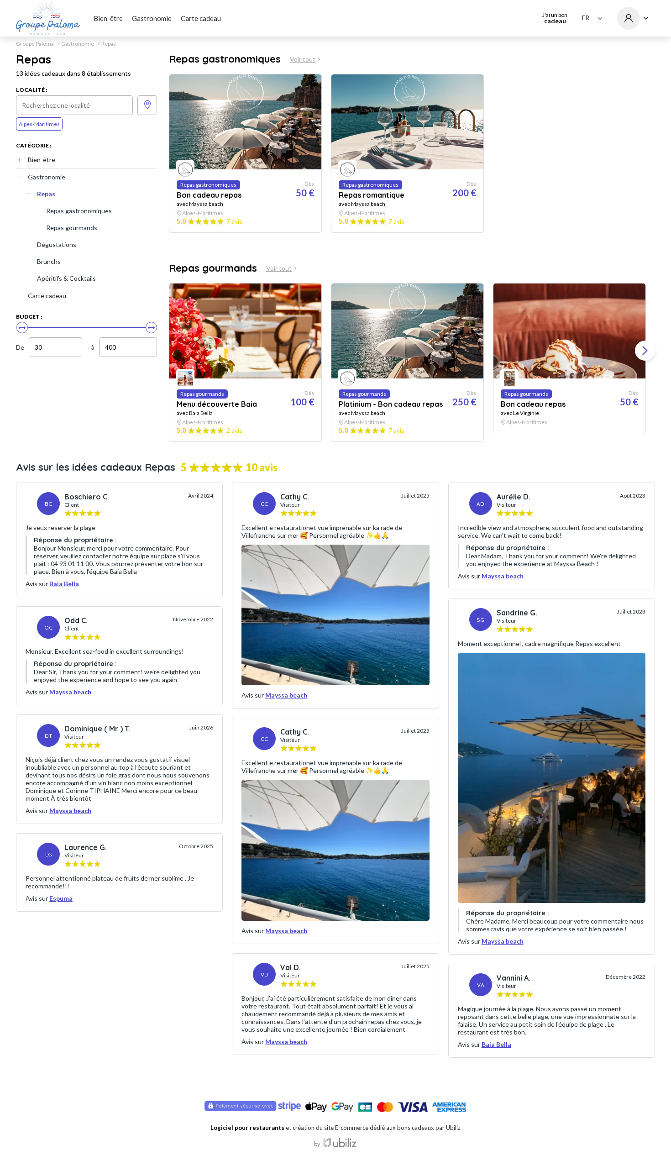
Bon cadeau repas (209, 195)
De (20, 347)
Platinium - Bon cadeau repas (391, 404)
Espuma (61, 898)
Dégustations (56, 244)
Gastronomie (152, 18)
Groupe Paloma (35, 44)
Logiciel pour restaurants (247, 1127)
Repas (46, 194)
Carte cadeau (201, 18)
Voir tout (302, 59)
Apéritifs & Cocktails (66, 278)
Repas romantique (371, 195)
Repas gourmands (71, 227)
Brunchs (49, 261)
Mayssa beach (70, 692)
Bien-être (108, 18)
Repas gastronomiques (79, 211)
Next (645, 351)
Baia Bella (64, 584)
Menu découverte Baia (217, 404)
